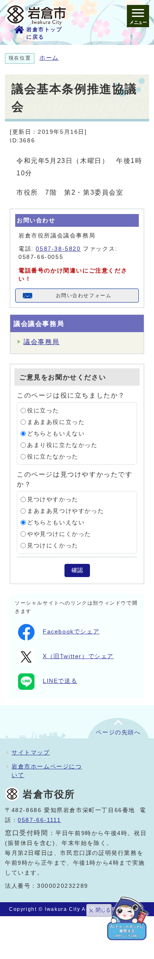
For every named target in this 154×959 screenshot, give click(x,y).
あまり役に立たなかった (62, 445)
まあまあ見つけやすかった (65, 511)
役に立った (43, 410)
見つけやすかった (52, 499)
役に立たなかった (52, 457)
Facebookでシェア (71, 631)
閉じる (103, 910)
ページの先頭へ (118, 732)
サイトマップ (30, 752)
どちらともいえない (56, 434)
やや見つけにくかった (59, 534)
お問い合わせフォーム (84, 295)
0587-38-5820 (58, 249)
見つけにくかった (52, 545)
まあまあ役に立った (56, 422)
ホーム (49, 58)
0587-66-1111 (39, 820)
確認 (77, 570)
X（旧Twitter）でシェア (78, 656)
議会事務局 (41, 341)
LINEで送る (60, 681)
